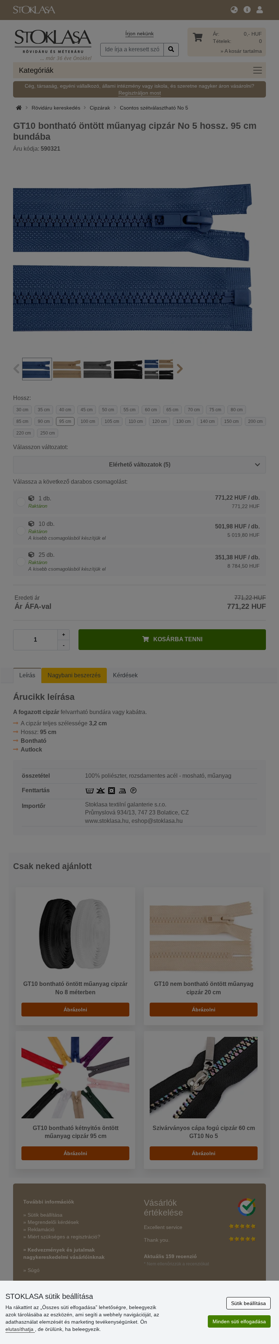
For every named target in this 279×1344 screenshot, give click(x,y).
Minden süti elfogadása (239, 1321)
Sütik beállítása (248, 1303)
